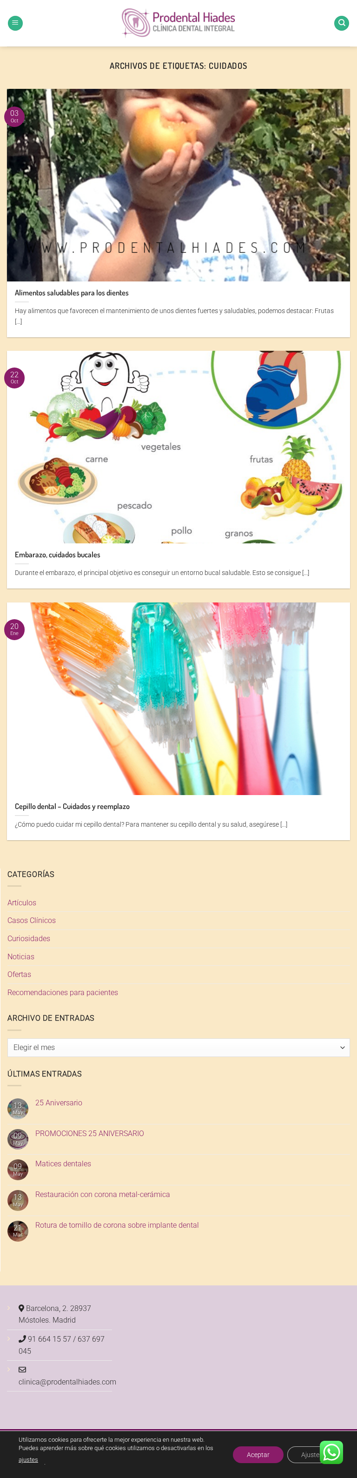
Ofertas (19, 974)
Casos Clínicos (31, 920)
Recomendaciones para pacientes (62, 992)
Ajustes (312, 1454)
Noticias (20, 956)
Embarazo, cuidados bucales (57, 554)
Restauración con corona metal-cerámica (102, 1194)
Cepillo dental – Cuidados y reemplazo (72, 806)
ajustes (28, 1459)
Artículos (21, 902)
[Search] (341, 23)
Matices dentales (63, 1163)
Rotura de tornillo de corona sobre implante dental (117, 1225)
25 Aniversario (58, 1102)
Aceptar (258, 1454)
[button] (15, 23)
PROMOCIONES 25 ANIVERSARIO (89, 1133)
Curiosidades (28, 938)
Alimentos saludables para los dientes (72, 292)
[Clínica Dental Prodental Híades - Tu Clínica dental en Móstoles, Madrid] (179, 23)
